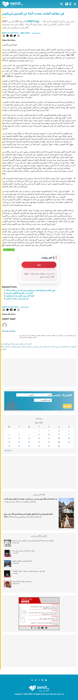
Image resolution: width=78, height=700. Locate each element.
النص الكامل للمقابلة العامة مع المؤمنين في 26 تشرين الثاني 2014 (30, 290)
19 (9, 442)
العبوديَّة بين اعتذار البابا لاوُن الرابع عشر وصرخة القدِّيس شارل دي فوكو (32, 540)
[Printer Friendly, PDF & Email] (9, 250)
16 (49, 438)
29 (39, 446)
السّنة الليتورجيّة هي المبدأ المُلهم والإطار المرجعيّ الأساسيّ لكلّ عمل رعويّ (28, 514)
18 (69, 438)
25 (69, 442)
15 (39, 438)
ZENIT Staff (25, 33)
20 (19, 442)
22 (39, 442)
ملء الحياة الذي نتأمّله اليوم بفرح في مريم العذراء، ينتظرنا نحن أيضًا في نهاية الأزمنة (30, 499)
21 (29, 442)
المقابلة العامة (36, 33)
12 (9, 438)
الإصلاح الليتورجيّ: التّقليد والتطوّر (22, 561)
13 (19, 438)
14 (29, 438)
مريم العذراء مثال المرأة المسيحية (22, 581)
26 (9, 446)
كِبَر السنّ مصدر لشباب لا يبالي (17, 298)
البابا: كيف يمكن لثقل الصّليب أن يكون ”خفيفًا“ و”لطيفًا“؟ (28, 571)
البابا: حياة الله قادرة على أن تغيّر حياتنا (23, 551)
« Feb (6, 450)
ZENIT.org (32, 21)
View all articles (8, 331)
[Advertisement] (39, 372)
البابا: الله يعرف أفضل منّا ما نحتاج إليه (20, 296)
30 (49, 446)
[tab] (29, 600)
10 (59, 434)
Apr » (10, 450)
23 (49, 442)
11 (69, 434)
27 (19, 446)
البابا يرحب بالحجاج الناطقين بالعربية (19, 293)
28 (29, 446)
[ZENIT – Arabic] (21, 4)
